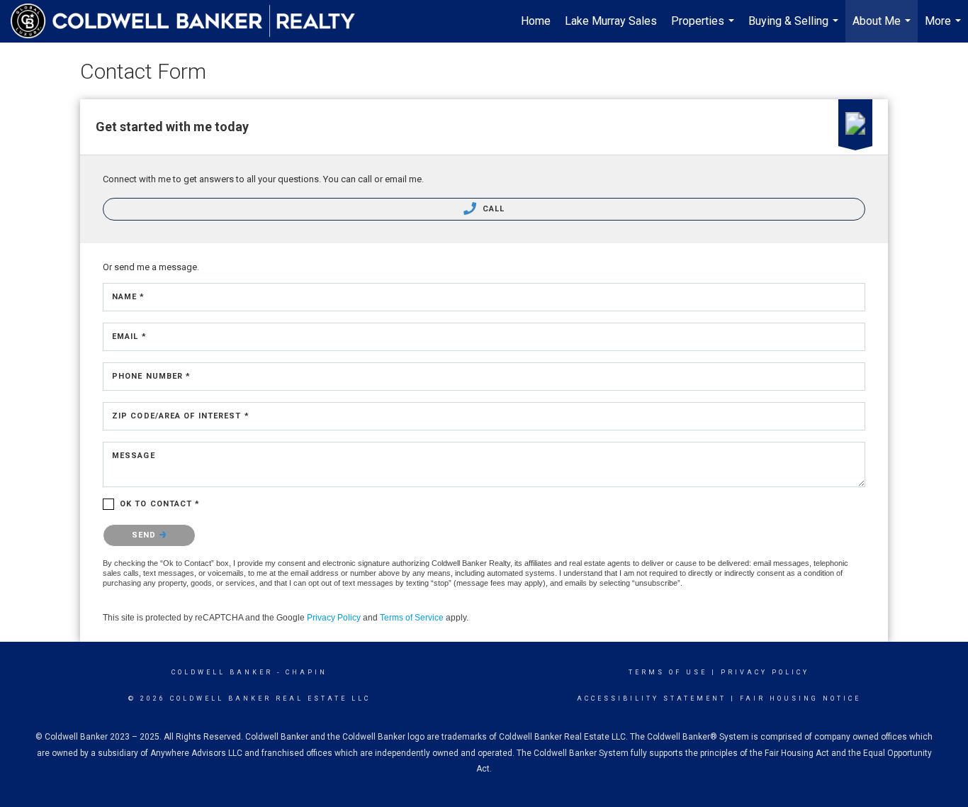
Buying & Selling (795, 28)
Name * (128, 296)
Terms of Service (412, 618)
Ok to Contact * (160, 503)
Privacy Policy (334, 618)
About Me (883, 28)
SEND (145, 535)
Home (536, 21)
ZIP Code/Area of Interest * (180, 416)
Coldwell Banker (222, 672)
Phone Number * (151, 376)
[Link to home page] (190, 21)
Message (133, 455)
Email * (129, 336)
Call (492, 208)
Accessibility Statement (651, 698)
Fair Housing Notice (800, 698)
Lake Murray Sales (611, 21)
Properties (704, 28)
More (944, 28)
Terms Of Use (668, 672)
